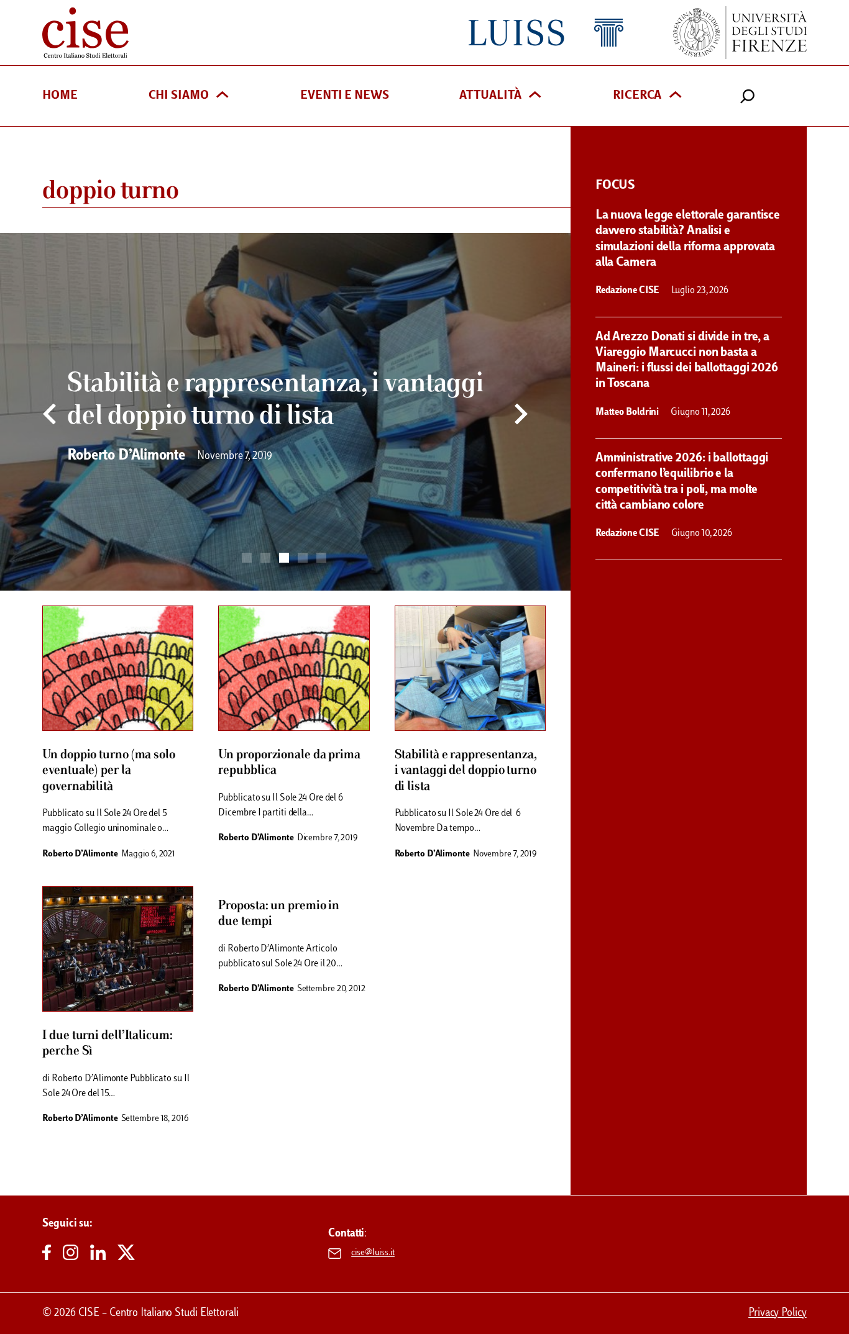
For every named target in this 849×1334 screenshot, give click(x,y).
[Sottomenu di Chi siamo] (222, 96)
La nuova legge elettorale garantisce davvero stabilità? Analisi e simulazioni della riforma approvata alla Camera (687, 239)
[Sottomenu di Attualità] (535, 96)
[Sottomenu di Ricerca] (675, 96)
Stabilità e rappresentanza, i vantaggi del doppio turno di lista (466, 771)
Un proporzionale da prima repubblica (289, 763)
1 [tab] (247, 558)
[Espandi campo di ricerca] (747, 96)
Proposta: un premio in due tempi (278, 913)
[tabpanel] (285, 412)
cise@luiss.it (373, 1253)
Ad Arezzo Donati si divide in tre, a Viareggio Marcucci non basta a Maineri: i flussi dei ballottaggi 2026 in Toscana (686, 361)
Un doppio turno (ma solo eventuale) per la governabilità (108, 771)
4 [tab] (303, 558)
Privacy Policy (777, 1313)
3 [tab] (284, 558)
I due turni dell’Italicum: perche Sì (107, 1043)
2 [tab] (265, 558)
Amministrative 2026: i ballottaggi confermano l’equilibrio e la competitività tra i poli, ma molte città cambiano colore (682, 482)
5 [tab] (321, 558)
